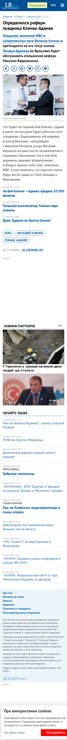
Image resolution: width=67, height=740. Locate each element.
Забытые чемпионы (18, 473)
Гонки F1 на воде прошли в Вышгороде (27, 543)
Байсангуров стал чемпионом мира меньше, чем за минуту (28, 527)
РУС (53, 5)
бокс (8, 233)
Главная (7, 16)
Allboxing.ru (32, 250)
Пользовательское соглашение (21, 612)
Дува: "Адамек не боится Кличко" (27, 220)
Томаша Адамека (16, 51)
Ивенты (7, 600)
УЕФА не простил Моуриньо (23, 440)
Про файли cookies (14, 732)
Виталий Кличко (30, 233)
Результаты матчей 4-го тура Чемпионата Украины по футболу (30, 577)
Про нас (7, 593)
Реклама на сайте (13, 596)
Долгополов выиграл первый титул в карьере (29, 454)
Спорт (19, 16)
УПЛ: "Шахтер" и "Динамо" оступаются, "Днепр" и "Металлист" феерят (33, 488)
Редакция (8, 604)
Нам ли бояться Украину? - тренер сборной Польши (33, 425)
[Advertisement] (33, 286)
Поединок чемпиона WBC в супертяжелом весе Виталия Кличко (31, 38)
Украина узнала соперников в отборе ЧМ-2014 (31, 560)
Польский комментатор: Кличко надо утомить (30, 208)
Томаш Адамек (16, 240)
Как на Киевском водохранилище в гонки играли (31, 509)
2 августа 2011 (34, 16)
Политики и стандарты (16, 608)
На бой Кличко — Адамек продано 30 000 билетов (33, 193)
